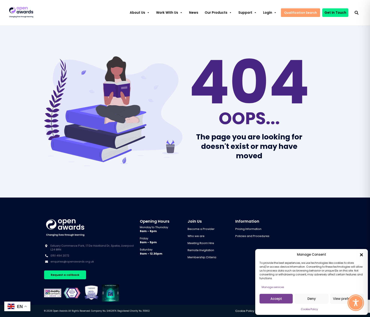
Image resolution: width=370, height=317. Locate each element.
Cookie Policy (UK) (248, 311)
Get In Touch (335, 12)
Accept (276, 298)
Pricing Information (248, 229)
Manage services (273, 287)
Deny (311, 298)
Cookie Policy (309, 309)
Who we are (196, 236)
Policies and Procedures (252, 236)
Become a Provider (201, 229)
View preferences (347, 298)
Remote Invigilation (201, 250)
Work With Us (167, 12)
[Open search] (356, 12)
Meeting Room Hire (201, 243)
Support (245, 12)
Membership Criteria (202, 257)
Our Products (216, 12)
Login (267, 12)
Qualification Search (300, 13)
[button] (361, 254)
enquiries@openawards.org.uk (72, 262)
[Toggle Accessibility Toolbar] (356, 303)
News (193, 12)
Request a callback (65, 275)
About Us (137, 12)
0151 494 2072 (60, 256)
